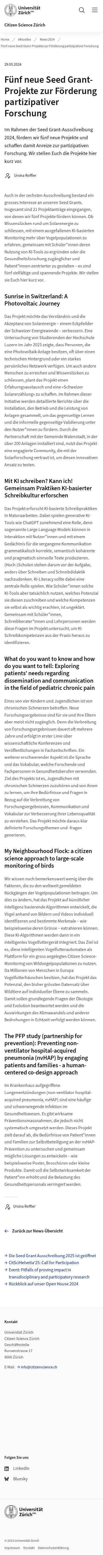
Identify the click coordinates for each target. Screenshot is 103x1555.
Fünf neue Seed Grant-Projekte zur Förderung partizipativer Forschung (50, 46)
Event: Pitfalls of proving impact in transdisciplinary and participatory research (49, 1273)
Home (5, 39)
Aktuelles (24, 39)
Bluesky (20, 1479)
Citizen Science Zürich (24, 25)
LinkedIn (21, 1468)
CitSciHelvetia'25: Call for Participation (44, 1263)
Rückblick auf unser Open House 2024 (43, 1284)
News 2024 (47, 39)
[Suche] (81, 10)
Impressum (12, 1548)
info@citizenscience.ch (39, 1367)
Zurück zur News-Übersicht (37, 1231)
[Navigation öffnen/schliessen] (94, 10)
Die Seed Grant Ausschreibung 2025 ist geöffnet (52, 1256)
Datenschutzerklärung (53, 1548)
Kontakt (29, 1548)
